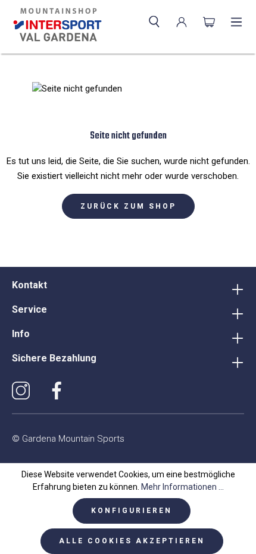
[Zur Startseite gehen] (55, 25)
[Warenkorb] (209, 22)
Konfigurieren (131, 510)
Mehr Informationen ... (182, 487)
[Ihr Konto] (181, 22)
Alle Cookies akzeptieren (132, 541)
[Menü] (236, 22)
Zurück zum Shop (128, 206)
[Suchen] (154, 22)
